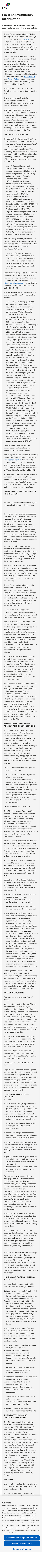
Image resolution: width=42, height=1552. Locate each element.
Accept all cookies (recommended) (21, 1538)
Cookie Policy (13, 79)
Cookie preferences (22, 1549)
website (25, 39)
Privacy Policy (29, 76)
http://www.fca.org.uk (13, 283)
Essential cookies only (22, 1544)
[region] (21, 778)
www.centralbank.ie (12, 460)
